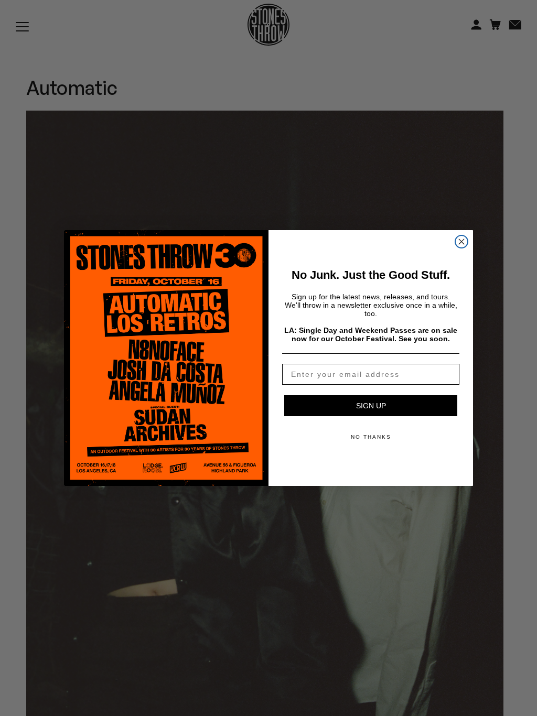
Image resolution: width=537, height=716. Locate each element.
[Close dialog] (461, 241)
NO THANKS (371, 437)
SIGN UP (371, 406)
